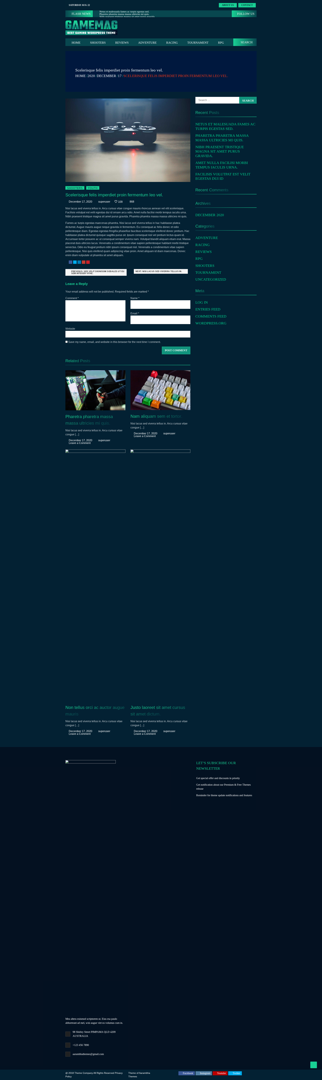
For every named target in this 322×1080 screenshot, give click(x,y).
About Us (228, 5)
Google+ (83, 262)
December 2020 (209, 215)
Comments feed (210, 316)
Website (70, 328)
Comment (72, 298)
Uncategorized (210, 279)
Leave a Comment (80, 443)
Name (134, 298)
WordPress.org (210, 323)
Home (76, 42)
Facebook (70, 262)
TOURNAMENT (197, 42)
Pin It (88, 262)
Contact (247, 5)
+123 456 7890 (81, 1045)
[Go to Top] (313, 1065)
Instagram (205, 1073)
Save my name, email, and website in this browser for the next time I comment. (114, 342)
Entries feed (207, 309)
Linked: (79, 262)
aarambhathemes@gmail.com (88, 1054)
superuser (104, 201)
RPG (221, 42)
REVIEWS (122, 42)
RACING (172, 42)
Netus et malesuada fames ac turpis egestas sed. (225, 126)
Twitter (75, 262)
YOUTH (93, 188)
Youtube (221, 1073)
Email (134, 313)
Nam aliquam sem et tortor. (156, 416)
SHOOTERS (98, 42)
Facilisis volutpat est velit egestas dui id (222, 176)
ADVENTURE (147, 42)
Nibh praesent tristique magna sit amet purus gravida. (219, 151)
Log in (201, 302)
